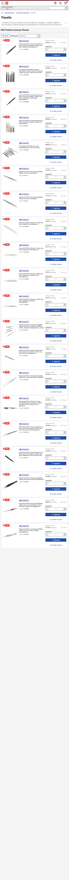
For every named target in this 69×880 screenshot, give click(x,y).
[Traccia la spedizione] (55, 3)
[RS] (6, 3)
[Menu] (2, 3)
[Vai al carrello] (65, 3)
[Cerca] (65, 7)
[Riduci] (47, 49)
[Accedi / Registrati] (60, 3)
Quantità (48, 47)
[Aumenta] (64, 49)
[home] (2, 12)
